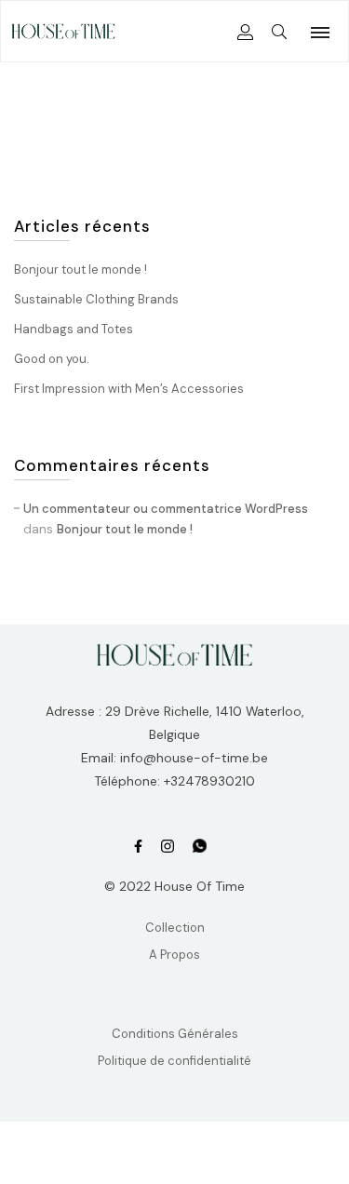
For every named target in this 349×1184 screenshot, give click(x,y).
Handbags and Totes (73, 329)
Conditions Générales (175, 1034)
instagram (167, 846)
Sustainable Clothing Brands (96, 299)
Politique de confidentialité (174, 1061)
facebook (138, 846)
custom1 (199, 847)
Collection (175, 927)
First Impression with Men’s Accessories (129, 389)
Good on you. (51, 359)
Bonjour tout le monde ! (80, 269)
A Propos (174, 954)
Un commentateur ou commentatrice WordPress (165, 509)
